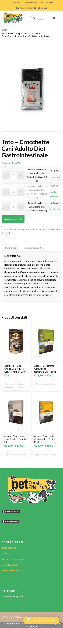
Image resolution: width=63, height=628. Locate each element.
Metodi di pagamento (13, 559)
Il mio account (9, 547)
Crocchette (38, 229)
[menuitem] (16, 3)
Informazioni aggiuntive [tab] (33, 248)
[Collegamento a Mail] (58, 617)
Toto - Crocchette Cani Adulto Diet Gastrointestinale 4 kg (36, 207)
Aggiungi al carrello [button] (10, 385)
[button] (41, 620)
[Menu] (39, 18)
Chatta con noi (30, 2)
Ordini (5, 553)
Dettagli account (10, 564)
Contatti (16, 2)
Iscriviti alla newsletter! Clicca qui (31, 8)
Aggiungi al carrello (13, 219)
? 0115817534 (47, 2)
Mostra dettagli (22, 385)
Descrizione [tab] (10, 248)
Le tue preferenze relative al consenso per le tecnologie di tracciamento (31, 624)
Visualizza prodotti (47, 384)
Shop (5, 29)
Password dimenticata (13, 570)
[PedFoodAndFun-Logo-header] (26, 18)
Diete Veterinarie (52, 229)
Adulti (8, 233)
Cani (30, 229)
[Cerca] (31, 18)
